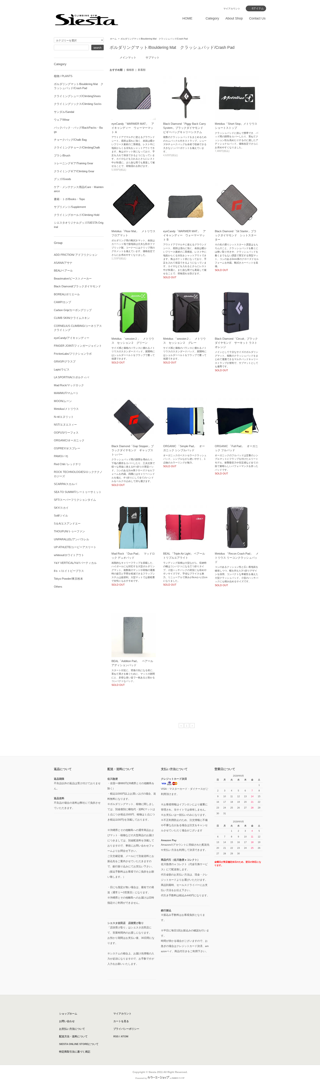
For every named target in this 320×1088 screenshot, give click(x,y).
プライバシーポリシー (126, 1028)
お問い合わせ (67, 1021)
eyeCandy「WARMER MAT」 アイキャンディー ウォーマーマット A (132, 128)
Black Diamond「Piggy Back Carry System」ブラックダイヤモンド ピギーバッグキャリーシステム (184, 128)
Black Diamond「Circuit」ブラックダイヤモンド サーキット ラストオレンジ (236, 343)
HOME (187, 18)
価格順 (130, 69)
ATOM (124, 1036)
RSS (116, 1036)
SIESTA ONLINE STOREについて (79, 1044)
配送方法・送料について (73, 1036)
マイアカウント (231, 8)
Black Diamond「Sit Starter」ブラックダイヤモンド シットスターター (235, 235)
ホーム (113, 38)
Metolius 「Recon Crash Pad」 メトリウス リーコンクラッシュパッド (237, 557)
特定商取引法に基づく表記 (74, 1051)
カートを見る (121, 1021)
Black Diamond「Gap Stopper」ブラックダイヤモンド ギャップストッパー (132, 450)
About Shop (234, 18)
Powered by (141, 1078)
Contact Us (257, 18)
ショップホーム (68, 1013)
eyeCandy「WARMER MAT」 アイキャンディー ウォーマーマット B (184, 235)
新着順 (142, 69)
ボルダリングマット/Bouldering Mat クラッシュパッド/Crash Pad (154, 38)
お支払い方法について (72, 1028)
